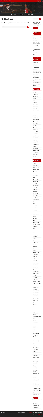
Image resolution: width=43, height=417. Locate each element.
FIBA (34, 230)
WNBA (34, 392)
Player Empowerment (37, 316)
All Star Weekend (36, 169)
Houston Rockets (36, 252)
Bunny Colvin (35, 195)
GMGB (34, 240)
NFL (33, 311)
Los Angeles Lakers (36, 281)
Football (34, 232)
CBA (33, 201)
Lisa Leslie (35, 277)
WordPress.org (36, 407)
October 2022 (35, 121)
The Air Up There (36, 361)
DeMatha (34, 216)
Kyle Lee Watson (36, 269)
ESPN (34, 228)
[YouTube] (38, 1)
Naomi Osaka (35, 300)
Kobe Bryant (35, 267)
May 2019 (34, 156)
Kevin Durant (35, 264)
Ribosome (31, 412)
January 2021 (35, 142)
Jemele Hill (35, 260)
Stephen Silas (35, 349)
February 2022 (35, 129)
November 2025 (36, 96)
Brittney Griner (36, 193)
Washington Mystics (36, 388)
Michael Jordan (35, 294)
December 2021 (36, 133)
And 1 (34, 173)
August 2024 (35, 106)
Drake (34, 220)
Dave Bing (34, 210)
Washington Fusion (36, 386)
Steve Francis (35, 351)
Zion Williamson (36, 394)
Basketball (35, 187)
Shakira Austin (35, 338)
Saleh (34, 331)
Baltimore (35, 183)
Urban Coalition (36, 373)
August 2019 (35, 154)
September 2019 (36, 152)
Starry (34, 345)
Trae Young (35, 368)
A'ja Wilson (35, 163)
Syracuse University (36, 355)
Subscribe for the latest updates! (36, 23)
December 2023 (36, 110)
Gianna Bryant (35, 238)
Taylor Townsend (36, 357)
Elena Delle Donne (36, 224)
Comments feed (36, 405)
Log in (34, 401)
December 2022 (36, 119)
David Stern (35, 212)
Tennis (34, 359)
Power (34, 318)
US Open (34, 377)
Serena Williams (36, 333)
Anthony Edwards (36, 179)
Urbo (34, 375)
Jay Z (34, 258)
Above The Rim (35, 165)
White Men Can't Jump (37, 390)
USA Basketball (35, 379)
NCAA (34, 308)
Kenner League (35, 262)
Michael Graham (36, 292)
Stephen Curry (35, 347)
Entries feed (35, 403)
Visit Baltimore (35, 384)
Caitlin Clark (35, 197)
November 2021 (36, 135)
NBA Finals (35, 304)
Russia (34, 329)
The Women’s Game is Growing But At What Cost (37, 73)
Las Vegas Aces (35, 273)
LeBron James (35, 275)
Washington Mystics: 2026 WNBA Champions (37, 39)
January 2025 (35, 104)
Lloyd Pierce (35, 279)
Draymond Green (36, 222)
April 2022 (35, 127)
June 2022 (35, 125)
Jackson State (35, 254)
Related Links (30, 14)
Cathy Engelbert (36, 199)
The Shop (34, 363)
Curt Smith (35, 207)
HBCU (34, 248)
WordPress (39, 414)
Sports (34, 343)
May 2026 (34, 92)
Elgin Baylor (35, 226)
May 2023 (34, 115)
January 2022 (35, 131)
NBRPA (34, 306)
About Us (16, 14)
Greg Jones (35, 246)
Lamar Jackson (35, 271)
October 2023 (35, 113)
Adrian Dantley (35, 167)
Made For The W (36, 287)
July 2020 (34, 146)
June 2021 (34, 140)
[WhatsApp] (40, 1)
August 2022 (35, 123)
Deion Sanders (35, 214)
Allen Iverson (35, 171)
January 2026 (35, 94)
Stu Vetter (35, 353)
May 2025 (34, 100)
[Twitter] (37, 1)
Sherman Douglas (36, 341)
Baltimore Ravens (36, 185)
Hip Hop (34, 250)
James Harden (35, 256)
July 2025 (34, 98)
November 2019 (36, 150)
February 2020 (35, 148)
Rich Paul (34, 320)
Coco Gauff (35, 205)
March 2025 (35, 102)
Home (11, 14)
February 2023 (35, 117)
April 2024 (35, 108)
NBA (33, 302)
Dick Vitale (35, 218)
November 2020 (36, 144)
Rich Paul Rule (35, 322)
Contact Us (22, 14)
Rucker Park (35, 327)
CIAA (34, 203)
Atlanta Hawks (35, 181)
